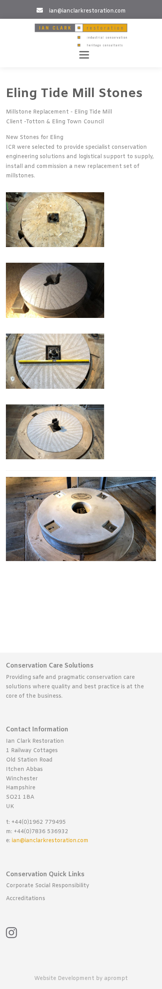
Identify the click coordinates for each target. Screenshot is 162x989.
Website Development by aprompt (81, 978)
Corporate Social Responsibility (47, 886)
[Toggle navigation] (84, 55)
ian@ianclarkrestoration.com (50, 841)
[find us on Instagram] (11, 932)
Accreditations (25, 898)
